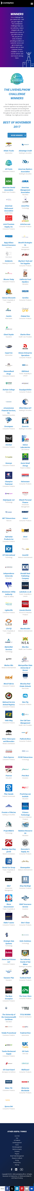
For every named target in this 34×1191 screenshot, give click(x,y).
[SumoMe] (31, 1188)
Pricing (17, 1160)
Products (17, 1151)
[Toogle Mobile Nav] (32, 3)
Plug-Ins (17, 1154)
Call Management (17, 1142)
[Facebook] (11, 1169)
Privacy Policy (17, 1162)
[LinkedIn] (17, 1188)
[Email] (26, 1188)
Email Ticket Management (17, 1156)
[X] (12, 1188)
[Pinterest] (21, 1188)
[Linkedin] (16, 1169)
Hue (17, 1138)
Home (17, 1145)
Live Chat (17, 1136)
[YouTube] (21, 1169)
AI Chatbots (17, 1140)
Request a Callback (17, 1158)
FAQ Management (17, 1147)
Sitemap (17, 1165)
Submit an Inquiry (17, 1149)
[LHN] (7, 3)
